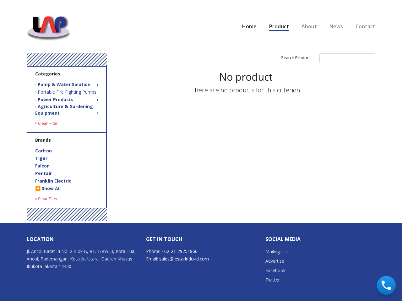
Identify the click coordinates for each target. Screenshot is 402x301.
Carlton (43, 151)
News (336, 26)
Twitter (272, 280)
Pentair (43, 173)
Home (249, 26)
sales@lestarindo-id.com (184, 259)
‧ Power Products (66, 99)
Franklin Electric (53, 181)
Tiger (41, 158)
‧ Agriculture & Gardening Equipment (66, 109)
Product (279, 26)
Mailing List (276, 251)
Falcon (42, 166)
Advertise (274, 261)
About (309, 26)
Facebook (275, 270)
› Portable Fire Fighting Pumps (65, 92)
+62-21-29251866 (179, 251)
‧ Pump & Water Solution (66, 84)
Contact (365, 26)
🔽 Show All (48, 188)
